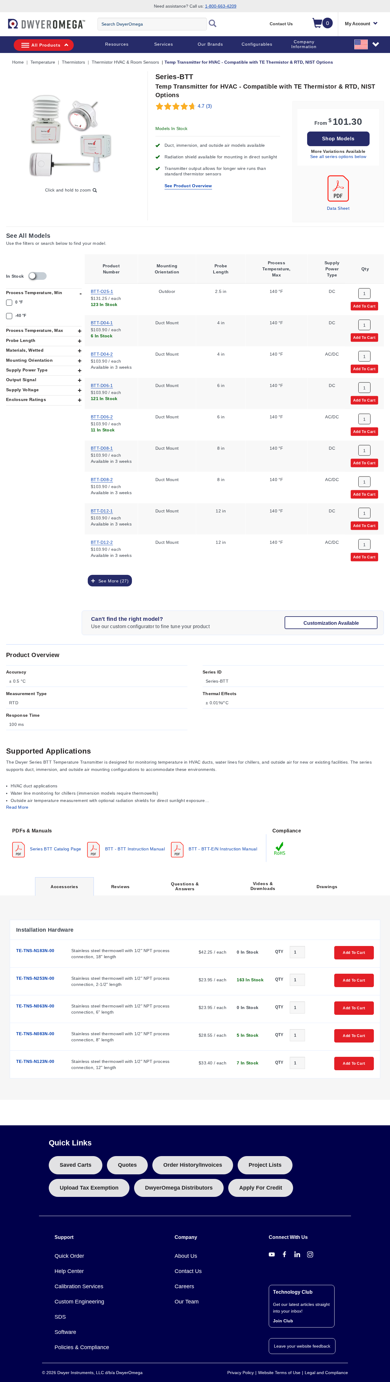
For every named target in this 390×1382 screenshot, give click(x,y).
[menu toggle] (3, 26)
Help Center (69, 1271)
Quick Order (69, 1256)
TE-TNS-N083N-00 (35, 1033)
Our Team (187, 1302)
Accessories (64, 890)
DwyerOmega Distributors (179, 1188)
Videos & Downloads (262, 886)
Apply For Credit (260, 1188)
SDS (60, 1317)
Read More (17, 807)
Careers (184, 1286)
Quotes (127, 1165)
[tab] (136, 842)
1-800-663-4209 (220, 6)
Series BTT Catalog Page (55, 848)
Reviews (120, 886)
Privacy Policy (240, 1372)
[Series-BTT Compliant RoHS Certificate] (280, 848)
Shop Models (338, 138)
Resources (117, 44)
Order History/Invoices (192, 1165)
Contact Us (281, 23)
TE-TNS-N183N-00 (35, 950)
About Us (186, 1256)
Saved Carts (75, 1165)
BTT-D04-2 (102, 353)
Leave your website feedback (302, 1346)
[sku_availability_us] (37, 276)
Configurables (257, 44)
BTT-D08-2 (102, 478)
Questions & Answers (185, 886)
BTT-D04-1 (102, 322)
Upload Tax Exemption (89, 1188)
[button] (367, 44)
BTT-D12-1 (102, 510)
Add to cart (364, 306)
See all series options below (338, 156)
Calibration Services (79, 1286)
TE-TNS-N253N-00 (35, 978)
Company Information (304, 44)
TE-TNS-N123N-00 (35, 1061)
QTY (279, 951)
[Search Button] (212, 24)
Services (163, 44)
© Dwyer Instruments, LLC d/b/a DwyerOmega (92, 1372)
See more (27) (112, 580)
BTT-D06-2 (102, 416)
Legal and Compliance (326, 1372)
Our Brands (210, 44)
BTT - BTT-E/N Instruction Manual (222, 848)
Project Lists (265, 1165)
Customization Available (331, 623)
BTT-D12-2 (102, 541)
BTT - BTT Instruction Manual (134, 848)
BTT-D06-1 (102, 384)
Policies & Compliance (82, 1347)
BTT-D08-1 (102, 447)
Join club (283, 1320)
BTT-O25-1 (102, 290)
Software (65, 1332)
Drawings (327, 886)
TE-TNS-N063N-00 (35, 1006)
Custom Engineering (79, 1302)
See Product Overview (188, 185)
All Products (46, 45)
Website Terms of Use (279, 1372)
